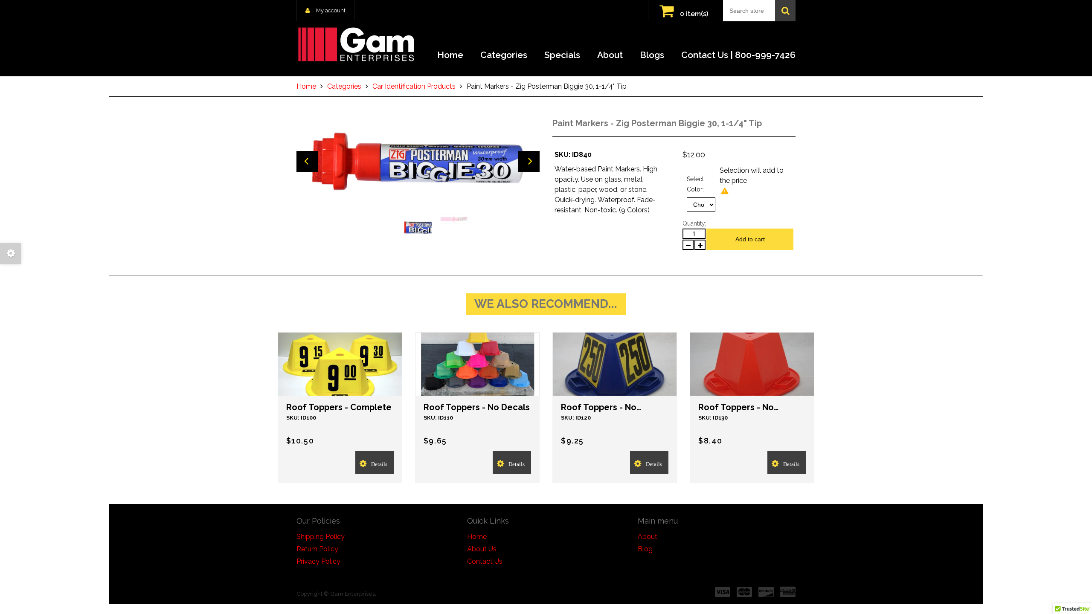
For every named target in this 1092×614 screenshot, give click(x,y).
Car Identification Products (414, 86)
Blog (645, 549)
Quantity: (694, 223)
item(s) (694, 14)
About (610, 54)
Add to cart (750, 239)
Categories (503, 54)
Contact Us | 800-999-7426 (738, 54)
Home (450, 54)
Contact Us (484, 561)
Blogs (652, 54)
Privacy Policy (318, 561)
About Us (482, 549)
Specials (562, 54)
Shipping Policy (320, 537)
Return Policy (317, 549)
